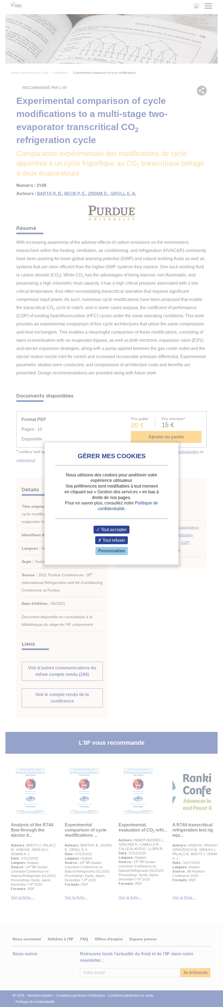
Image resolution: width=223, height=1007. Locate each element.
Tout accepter (113, 529)
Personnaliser (111, 551)
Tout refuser (113, 540)
